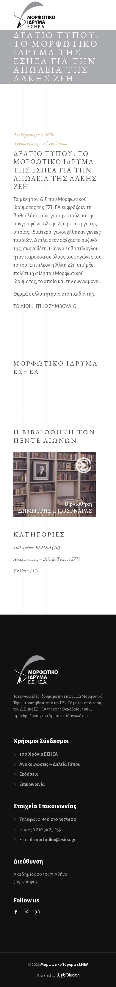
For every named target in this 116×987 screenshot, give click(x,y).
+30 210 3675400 (59, 819)
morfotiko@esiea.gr (55, 839)
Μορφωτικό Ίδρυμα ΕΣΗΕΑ (64, 964)
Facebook (15, 912)
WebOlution (68, 975)
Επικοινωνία (32, 784)
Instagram (37, 912)
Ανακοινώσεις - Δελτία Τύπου (40, 143)
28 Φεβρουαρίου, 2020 (33, 134)
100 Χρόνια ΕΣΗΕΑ (32, 547)
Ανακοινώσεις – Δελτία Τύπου (40, 559)
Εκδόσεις (21, 570)
